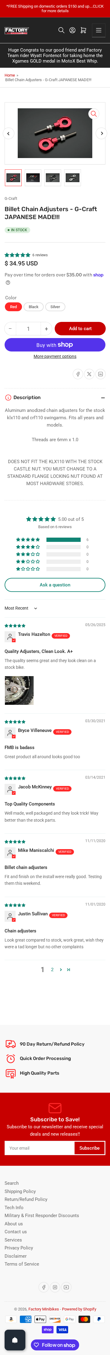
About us (14, 1224)
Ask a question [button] (55, 585)
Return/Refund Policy (26, 1199)
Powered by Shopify (79, 1309)
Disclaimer (16, 1256)
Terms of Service (22, 1264)
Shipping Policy (20, 1191)
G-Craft (11, 198)
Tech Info (14, 1207)
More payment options (55, 356)
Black (33, 307)
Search (12, 1183)
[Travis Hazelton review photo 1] (19, 690)
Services (13, 1240)
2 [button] (52, 969)
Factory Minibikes (43, 1309)
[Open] (15, 1340)
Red (13, 307)
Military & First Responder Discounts (42, 1215)
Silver (55, 307)
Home (10, 75)
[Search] (61, 30)
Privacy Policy (19, 1248)
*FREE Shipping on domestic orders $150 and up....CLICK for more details (55, 8)
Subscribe (89, 1148)
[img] (15, 625)
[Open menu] (98, 30)
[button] (18, 255)
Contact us (16, 1231)
